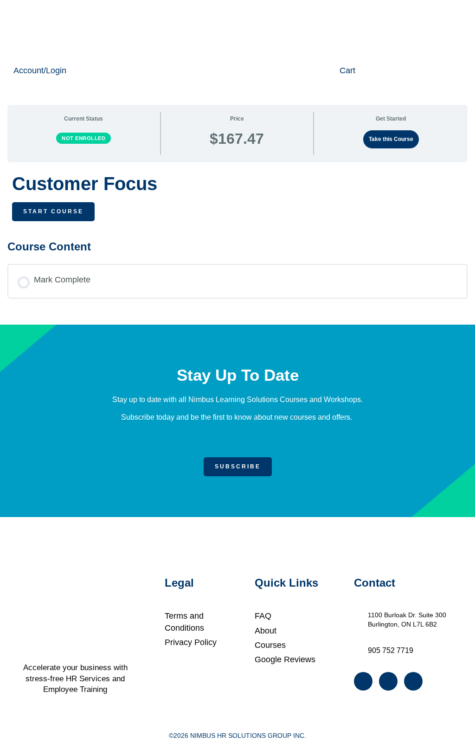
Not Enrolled (83, 138)
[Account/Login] (5, 70)
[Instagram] (388, 681)
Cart (347, 70)
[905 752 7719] (359, 650)
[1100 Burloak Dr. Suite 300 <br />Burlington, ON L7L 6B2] (359, 615)
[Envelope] (413, 681)
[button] (91, 30)
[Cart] (331, 70)
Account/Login (39, 70)
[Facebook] (363, 681)
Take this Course (391, 139)
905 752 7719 (390, 650)
